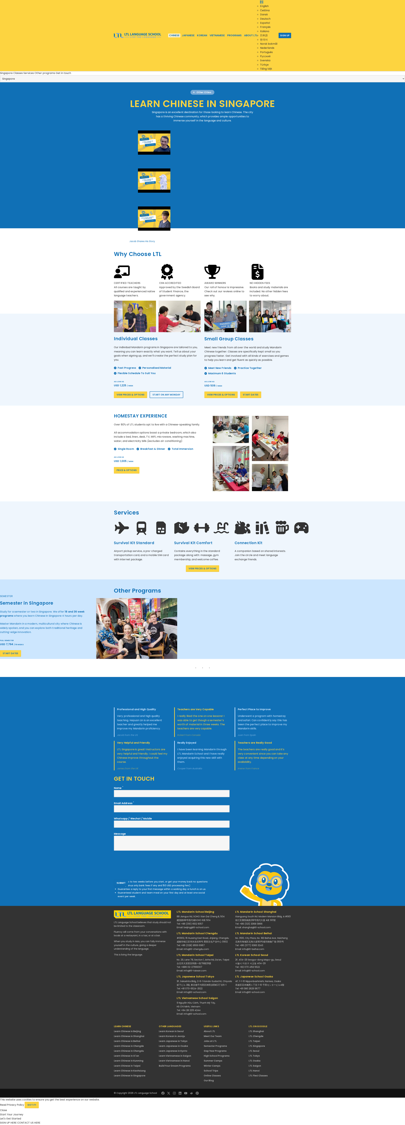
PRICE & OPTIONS (127, 470)
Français (265, 27)
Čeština (265, 10)
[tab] (202, 596)
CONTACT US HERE (28, 1123)
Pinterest (197, 1093)
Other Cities (203, 92)
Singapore (6, 73)
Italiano (264, 31)
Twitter (168, 1093)
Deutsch (265, 19)
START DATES (251, 394)
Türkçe (264, 64)
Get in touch (63, 73)
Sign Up (285, 35)
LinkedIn (180, 1093)
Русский (265, 56)
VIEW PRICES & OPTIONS (130, 394)
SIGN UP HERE (8, 1123)
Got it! (31, 1104)
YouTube (186, 1093)
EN (261, 2)
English (264, 6)
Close (3, 1110)
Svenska (265, 60)
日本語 (264, 35)
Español (265, 23)
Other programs (45, 73)
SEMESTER (6, 596)
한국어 (264, 39)
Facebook (163, 1093)
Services (28, 73)
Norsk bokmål (268, 44)
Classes (18, 73)
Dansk (264, 14)
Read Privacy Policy (12, 1105)
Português (266, 52)
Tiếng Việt (266, 69)
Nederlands (267, 48)
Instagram (174, 1093)
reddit (191, 1093)
